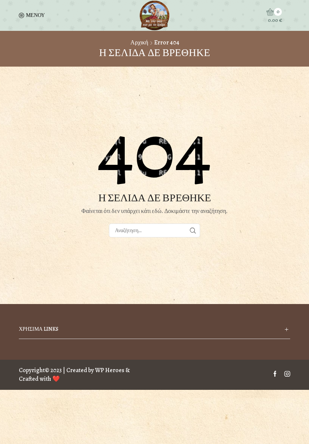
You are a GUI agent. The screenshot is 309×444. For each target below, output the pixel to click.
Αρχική (139, 42)
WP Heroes (109, 370)
